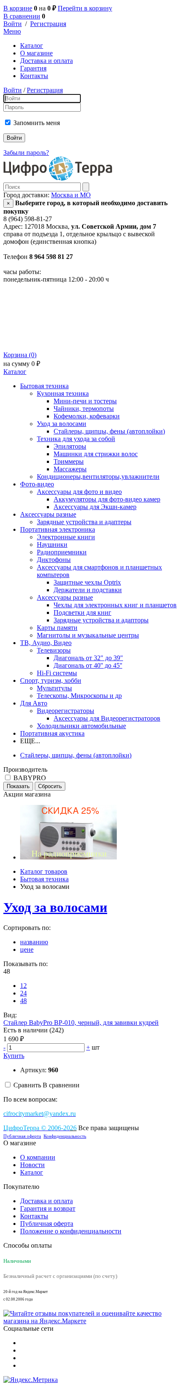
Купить (13, 1055)
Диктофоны (54, 559)
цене (26, 949)
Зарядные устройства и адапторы (101, 620)
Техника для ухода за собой (76, 438)
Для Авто (33, 703)
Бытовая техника (44, 385)
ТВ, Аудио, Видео (46, 642)
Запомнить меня (36, 122)
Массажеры (70, 469)
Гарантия (33, 68)
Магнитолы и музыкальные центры (88, 635)
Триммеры (69, 461)
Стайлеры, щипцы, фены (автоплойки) (109, 431)
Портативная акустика (52, 733)
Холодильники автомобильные (81, 725)
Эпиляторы (70, 446)
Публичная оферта (22, 1136)
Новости (32, 1164)
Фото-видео (37, 484)
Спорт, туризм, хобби (50, 680)
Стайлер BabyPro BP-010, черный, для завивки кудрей (81, 1022)
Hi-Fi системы (57, 673)
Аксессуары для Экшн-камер (95, 506)
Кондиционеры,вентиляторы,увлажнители (98, 476)
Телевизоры (54, 650)
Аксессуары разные (48, 514)
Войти (12, 23)
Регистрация (48, 23)
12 (23, 985)
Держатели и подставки (88, 589)
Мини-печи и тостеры (85, 401)
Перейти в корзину (85, 8)
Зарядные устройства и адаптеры (84, 521)
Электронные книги (66, 537)
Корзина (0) (19, 354)
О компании (37, 1157)
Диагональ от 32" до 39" (88, 657)
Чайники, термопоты (84, 408)
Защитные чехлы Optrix (87, 582)
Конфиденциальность (65, 1136)
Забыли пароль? (26, 152)
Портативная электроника (57, 529)
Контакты (34, 75)
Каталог (31, 45)
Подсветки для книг (82, 612)
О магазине (36, 53)
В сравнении (21, 16)
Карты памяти (57, 627)
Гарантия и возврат (47, 1208)
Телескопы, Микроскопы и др (79, 695)
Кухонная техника (63, 393)
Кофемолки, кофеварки (87, 416)
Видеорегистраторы (65, 710)
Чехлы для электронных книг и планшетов (115, 605)
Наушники (52, 544)
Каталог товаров (43, 871)
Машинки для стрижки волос (96, 453)
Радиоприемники (62, 552)
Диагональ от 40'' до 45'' (88, 665)
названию (34, 942)
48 (23, 1000)
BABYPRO (29, 777)
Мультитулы (54, 688)
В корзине (17, 8)
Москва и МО (71, 195)
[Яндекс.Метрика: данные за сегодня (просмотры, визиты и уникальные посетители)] (30, 1380)
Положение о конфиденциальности (70, 1231)
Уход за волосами (61, 423)
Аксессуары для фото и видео (79, 491)
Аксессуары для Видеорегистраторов (107, 718)
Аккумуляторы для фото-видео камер (107, 499)
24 (23, 993)
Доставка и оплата (46, 60)
